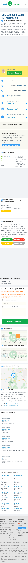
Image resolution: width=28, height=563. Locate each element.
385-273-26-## (15, 10)
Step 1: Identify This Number (10, 300)
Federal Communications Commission (16, 404)
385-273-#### (6, 10)
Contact (20, 521)
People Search (4, 523)
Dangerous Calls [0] (19, 239)
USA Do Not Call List (13, 526)
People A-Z (3, 531)
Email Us (22, 528)
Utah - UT (8, 162)
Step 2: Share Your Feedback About (11, 306)
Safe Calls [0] (7, 239)
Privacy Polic (12, 523)
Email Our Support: (22, 524)
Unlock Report (14, 73)
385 (1, 10)
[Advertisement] (14, 50)
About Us (2, 521)
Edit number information (11, 145)
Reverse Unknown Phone (4, 526)
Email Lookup (3, 529)
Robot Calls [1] (7, 243)
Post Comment (14, 321)
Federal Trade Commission (11, 405)
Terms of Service (13, 521)
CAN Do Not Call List (13, 529)
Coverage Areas (4, 533)
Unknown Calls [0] (19, 243)
